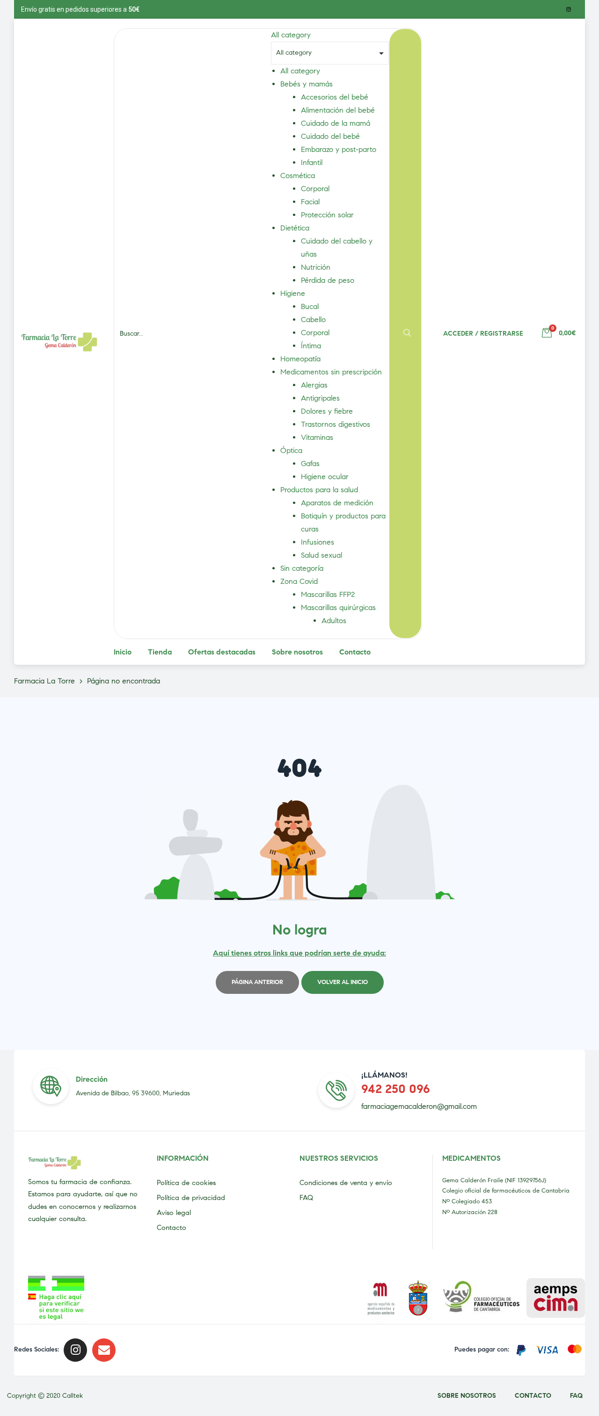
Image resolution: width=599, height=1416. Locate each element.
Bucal (310, 306)
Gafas (310, 463)
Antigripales (320, 398)
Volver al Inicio (342, 982)
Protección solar (327, 214)
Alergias (314, 385)
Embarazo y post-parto (338, 149)
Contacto (171, 1227)
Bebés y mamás (306, 83)
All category (300, 70)
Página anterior (257, 982)
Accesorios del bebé (334, 97)
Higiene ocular (325, 476)
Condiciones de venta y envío (346, 1183)
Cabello (313, 319)
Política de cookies (186, 1183)
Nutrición (315, 267)
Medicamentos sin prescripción (331, 371)
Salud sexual (321, 555)
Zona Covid (299, 581)
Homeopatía (300, 358)
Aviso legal (174, 1212)
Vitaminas (317, 437)
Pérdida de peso (327, 280)
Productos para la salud (319, 489)
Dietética (294, 227)
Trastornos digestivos (335, 424)
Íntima (311, 345)
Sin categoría (301, 568)
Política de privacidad (191, 1197)
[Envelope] (104, 1350)
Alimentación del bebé (338, 110)
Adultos (333, 620)
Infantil (311, 162)
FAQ (306, 1197)
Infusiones (317, 542)
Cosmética (297, 175)
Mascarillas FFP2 (328, 594)
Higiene (292, 293)
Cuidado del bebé (330, 136)
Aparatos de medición (337, 502)
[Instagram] (568, 9)
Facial (310, 201)
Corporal (315, 188)
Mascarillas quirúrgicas (338, 607)
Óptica (291, 450)
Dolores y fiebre (327, 411)
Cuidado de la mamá (335, 123)
